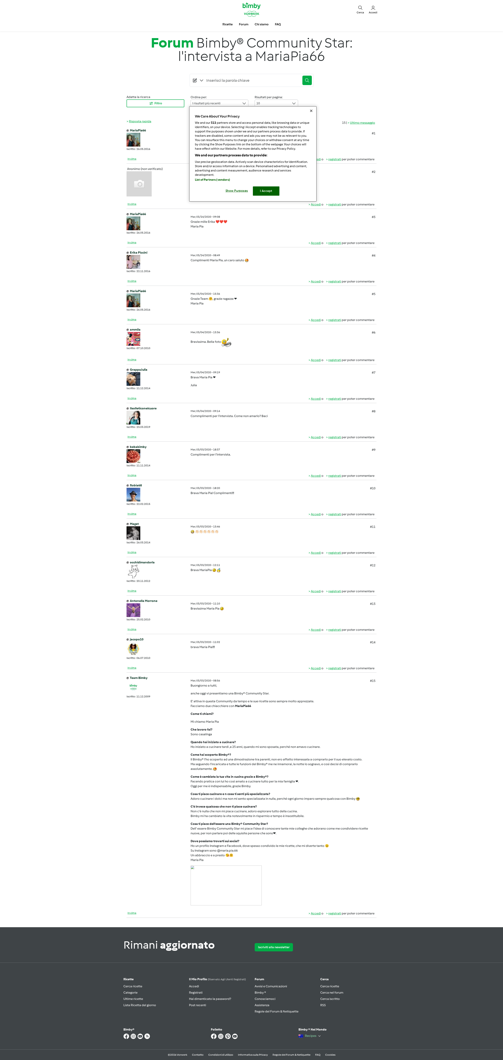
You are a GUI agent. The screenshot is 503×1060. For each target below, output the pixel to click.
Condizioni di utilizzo (220, 1054)
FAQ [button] (278, 24)
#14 (372, 642)
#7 (373, 372)
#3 (373, 217)
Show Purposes (237, 191)
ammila (135, 329)
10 (258, 103)
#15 (372, 681)
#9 (373, 450)
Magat (134, 524)
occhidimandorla (142, 562)
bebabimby (138, 447)
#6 (373, 332)
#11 (372, 527)
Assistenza (262, 1005)
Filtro (158, 103)
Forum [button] (243, 24)
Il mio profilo (217, 979)
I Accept (266, 191)
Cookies (330, 1054)
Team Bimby (139, 678)
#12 (372, 565)
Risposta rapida (140, 121)
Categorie (130, 992)
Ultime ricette (133, 999)
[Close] (311, 110)
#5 (373, 294)
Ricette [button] (227, 24)
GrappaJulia (138, 369)
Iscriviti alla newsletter (274, 947)
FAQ (317, 1054)
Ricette (128, 979)
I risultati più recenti (206, 103)
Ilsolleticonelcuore (143, 408)
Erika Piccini (138, 252)
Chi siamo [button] (262, 24)
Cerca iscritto (330, 999)
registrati (334, 159)
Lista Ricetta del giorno (139, 1005)
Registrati (196, 992)
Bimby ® (260, 992)
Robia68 (136, 485)
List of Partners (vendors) (212, 180)
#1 (373, 133)
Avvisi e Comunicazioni (271, 986)
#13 (372, 604)
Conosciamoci (265, 999)
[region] (253, 154)
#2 (373, 172)
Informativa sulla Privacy (253, 1054)
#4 (373, 255)
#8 (373, 411)
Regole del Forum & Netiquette (276, 1011)
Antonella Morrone (143, 601)
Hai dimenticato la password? (210, 999)
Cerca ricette (132, 986)
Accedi (316, 204)
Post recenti (197, 1005)
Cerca (324, 979)
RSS (323, 1005)
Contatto (198, 1054)
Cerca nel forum (331, 992)
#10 (372, 488)
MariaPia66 (138, 130)
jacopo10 (136, 639)
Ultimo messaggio (362, 123)
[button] (360, 9)
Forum (259, 979)
